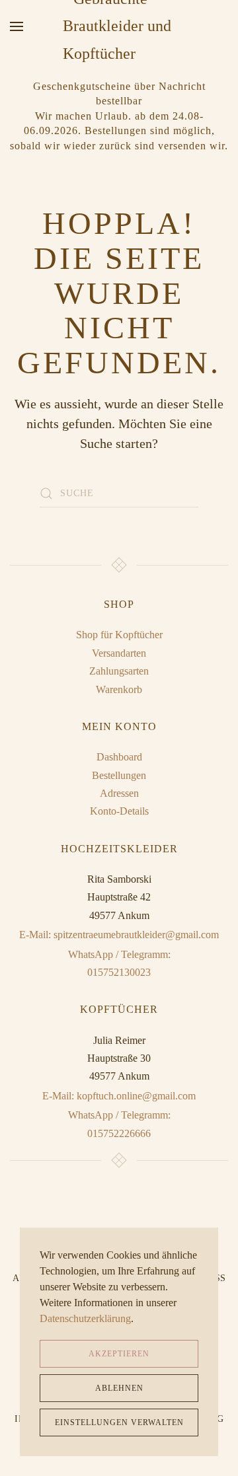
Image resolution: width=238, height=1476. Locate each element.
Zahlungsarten (119, 671)
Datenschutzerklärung (85, 1318)
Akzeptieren (119, 1353)
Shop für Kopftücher (119, 634)
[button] (16, 26)
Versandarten (119, 653)
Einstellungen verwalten (119, 1422)
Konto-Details (119, 811)
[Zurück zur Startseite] (119, 26)
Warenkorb (119, 689)
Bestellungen (119, 775)
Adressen (119, 793)
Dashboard (119, 756)
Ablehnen (119, 1388)
